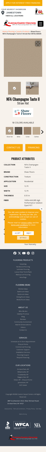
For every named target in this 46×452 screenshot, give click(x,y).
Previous (4, 87)
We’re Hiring (23, 414)
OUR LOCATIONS (23, 365)
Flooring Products (23, 260)
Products (26, 31)
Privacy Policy (30, 409)
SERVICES (23, 337)
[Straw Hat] (9, 130)
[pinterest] (28, 253)
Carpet (18, 31)
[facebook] (15, 253)
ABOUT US (23, 307)
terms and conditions (19, 225)
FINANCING (33, 148)
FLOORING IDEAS (23, 285)
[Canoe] (27, 130)
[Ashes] (18, 130)
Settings (23, 238)
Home (5, 31)
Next (42, 87)
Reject (29, 233)
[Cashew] (36, 130)
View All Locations (14, 16)
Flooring (11, 31)
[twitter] (19, 253)
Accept (17, 233)
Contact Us (13, 148)
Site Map (38, 409)
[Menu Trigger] (40, 24)
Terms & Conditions (19, 409)
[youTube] (24, 253)
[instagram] (33, 253)
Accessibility (8, 409)
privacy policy (26, 222)
